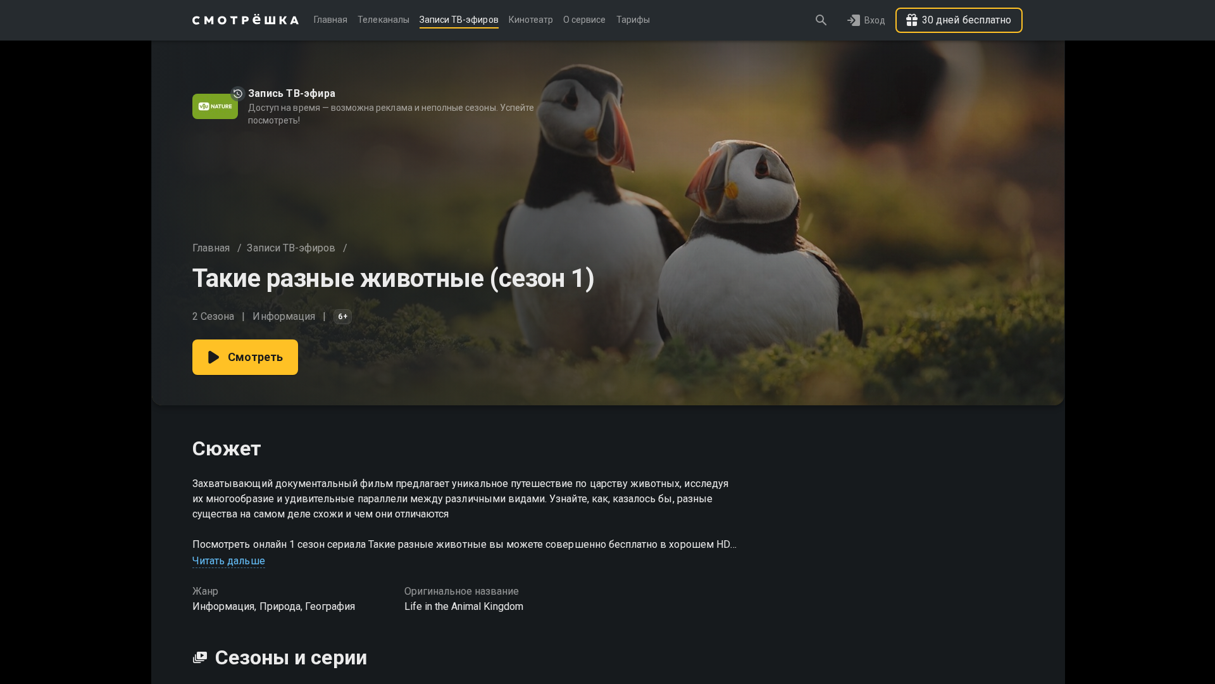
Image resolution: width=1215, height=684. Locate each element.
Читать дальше (228, 561)
